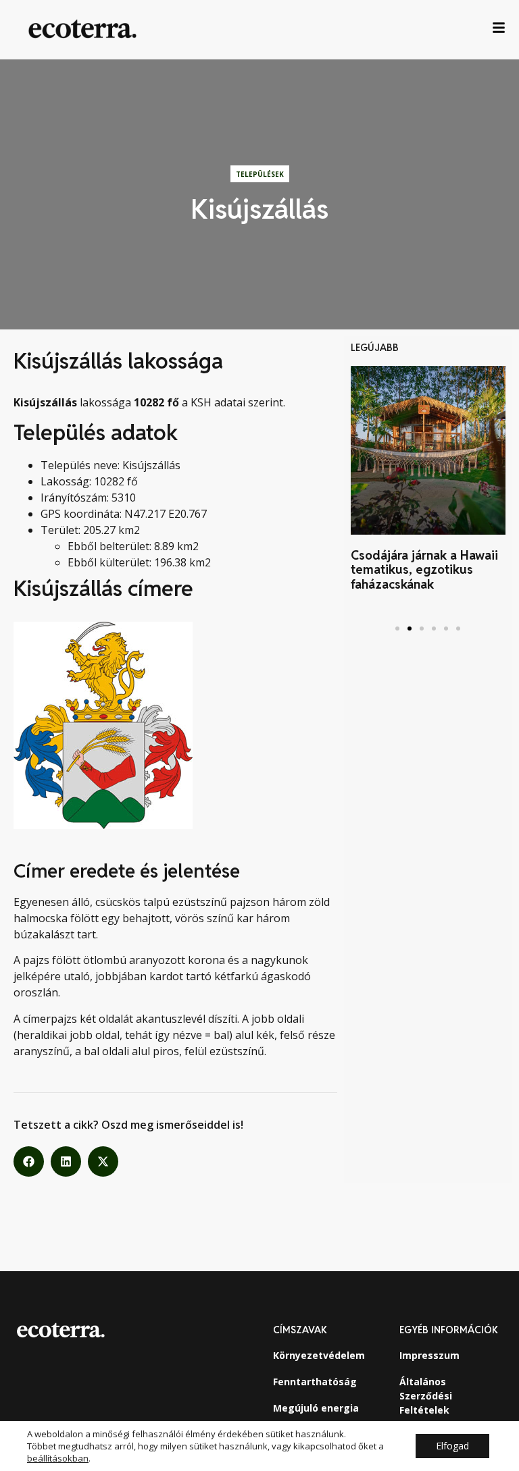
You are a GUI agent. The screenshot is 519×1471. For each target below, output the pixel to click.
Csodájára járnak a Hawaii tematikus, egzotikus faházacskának (424, 569)
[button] (29, 1161)
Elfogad (452, 1445)
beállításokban (58, 1458)
